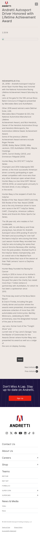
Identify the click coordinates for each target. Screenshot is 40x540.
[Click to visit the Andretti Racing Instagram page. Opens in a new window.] (7, 433)
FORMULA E (6, 486)
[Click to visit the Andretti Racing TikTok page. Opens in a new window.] (29, 433)
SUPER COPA (6, 490)
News (20, 360)
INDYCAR (5, 476)
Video (4, 506)
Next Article (30, 367)
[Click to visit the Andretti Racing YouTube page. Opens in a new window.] (20, 433)
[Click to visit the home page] (6, 4)
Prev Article (30, 371)
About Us (7, 450)
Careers (6, 457)
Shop (5, 464)
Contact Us (8, 444)
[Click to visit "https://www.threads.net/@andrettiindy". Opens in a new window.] (33, 433)
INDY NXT (5, 481)
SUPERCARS (6, 495)
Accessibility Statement (9, 531)
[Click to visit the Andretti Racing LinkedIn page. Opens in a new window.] (25, 433)
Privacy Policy (18, 527)
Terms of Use (6, 527)
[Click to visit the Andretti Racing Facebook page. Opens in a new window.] (16, 433)
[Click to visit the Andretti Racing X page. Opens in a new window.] (11, 433)
